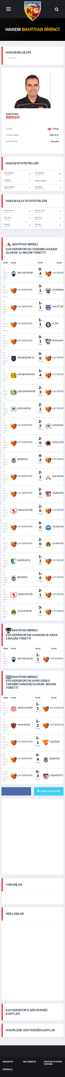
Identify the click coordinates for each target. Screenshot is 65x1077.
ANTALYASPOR (25, 708)
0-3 (38, 774)
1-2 (38, 724)
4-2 (40, 458)
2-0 (40, 441)
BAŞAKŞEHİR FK (26, 357)
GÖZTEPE (55, 742)
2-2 (40, 424)
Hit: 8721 (12, 58)
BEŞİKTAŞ (23, 459)
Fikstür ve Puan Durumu (53, 1063)
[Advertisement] (32, 836)
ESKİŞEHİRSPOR (26, 374)
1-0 (40, 576)
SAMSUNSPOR (25, 510)
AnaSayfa (8, 1062)
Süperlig (8, 1069)
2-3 (40, 390)
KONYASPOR (24, 408)
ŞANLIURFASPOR (26, 391)
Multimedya (29, 1062)
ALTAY (55, 323)
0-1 (40, 340)
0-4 (40, 272)
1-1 (40, 306)
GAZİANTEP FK (57, 775)
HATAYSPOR (24, 725)
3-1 (40, 289)
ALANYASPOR (25, 611)
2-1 (40, 407)
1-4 (40, 373)
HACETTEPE (58, 306)
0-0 (40, 356)
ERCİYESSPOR (25, 273)
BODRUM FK (24, 560)
